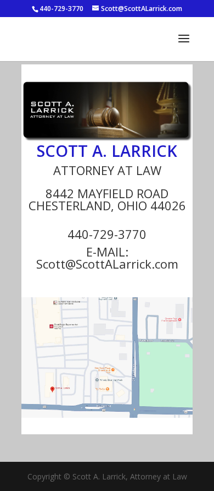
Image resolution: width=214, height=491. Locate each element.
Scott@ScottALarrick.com (107, 263)
